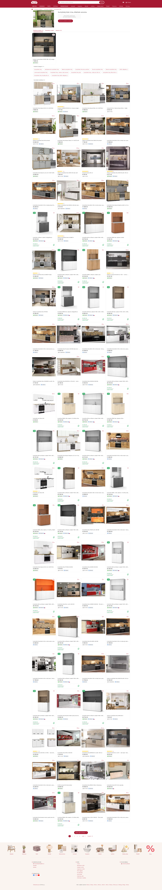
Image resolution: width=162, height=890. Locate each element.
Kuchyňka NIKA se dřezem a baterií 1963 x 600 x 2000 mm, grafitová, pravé (99, 715)
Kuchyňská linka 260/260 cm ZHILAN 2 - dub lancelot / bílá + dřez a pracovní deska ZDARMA (78, 381)
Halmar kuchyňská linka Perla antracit (41, 140)
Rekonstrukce (62, 853)
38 (54, 393)
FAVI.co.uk (115, 884)
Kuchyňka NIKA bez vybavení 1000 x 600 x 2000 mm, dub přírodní (121, 311)
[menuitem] (34, 6)
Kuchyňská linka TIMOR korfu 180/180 (90, 529)
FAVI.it (107, 884)
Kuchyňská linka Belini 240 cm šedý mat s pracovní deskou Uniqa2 (97, 678)
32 (128, 792)
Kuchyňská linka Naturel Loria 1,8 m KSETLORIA (43, 172)
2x (113, 751)
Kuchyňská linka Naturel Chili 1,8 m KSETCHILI (43, 567)
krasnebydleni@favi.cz (39, 863)
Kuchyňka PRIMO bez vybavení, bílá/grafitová (68, 311)
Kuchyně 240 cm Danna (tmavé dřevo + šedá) (117, 108)
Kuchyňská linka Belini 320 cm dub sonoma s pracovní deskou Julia (48, 348)
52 (128, 148)
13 (54, 180)
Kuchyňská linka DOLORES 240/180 (90, 641)
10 (128, 430)
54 (78, 180)
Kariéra (34, 867)
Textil (37, 853)
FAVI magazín (80, 870)
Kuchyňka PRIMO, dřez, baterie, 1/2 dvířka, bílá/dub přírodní (71, 817)
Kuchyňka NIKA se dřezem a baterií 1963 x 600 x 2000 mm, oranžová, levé (49, 604)
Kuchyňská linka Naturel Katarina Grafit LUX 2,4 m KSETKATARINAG (122, 205)
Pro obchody (80, 872)
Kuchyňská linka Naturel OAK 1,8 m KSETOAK (43, 108)
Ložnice (112, 853)
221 (54, 115)
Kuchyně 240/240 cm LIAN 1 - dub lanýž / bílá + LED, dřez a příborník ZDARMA (124, 752)
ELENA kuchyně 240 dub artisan (65, 785)
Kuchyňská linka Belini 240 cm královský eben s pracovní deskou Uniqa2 (123, 641)
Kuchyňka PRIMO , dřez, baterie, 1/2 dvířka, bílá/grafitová (119, 492)
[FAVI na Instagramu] (36, 875)
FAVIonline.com (36, 884)
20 (128, 505)
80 (128, 83)
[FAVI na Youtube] (38, 875)
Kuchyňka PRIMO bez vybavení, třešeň (115, 237)
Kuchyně (75, 853)
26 (54, 287)
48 (103, 115)
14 (78, 430)
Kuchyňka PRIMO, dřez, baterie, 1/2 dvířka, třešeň (44, 529)
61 (103, 148)
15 (54, 324)
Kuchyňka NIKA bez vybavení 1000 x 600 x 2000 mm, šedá (95, 311)
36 (78, 324)
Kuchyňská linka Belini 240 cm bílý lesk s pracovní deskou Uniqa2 (48, 785)
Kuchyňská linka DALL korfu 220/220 (66, 604)
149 (54, 356)
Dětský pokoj (125, 853)
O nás (78, 863)
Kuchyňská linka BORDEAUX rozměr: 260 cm (92, 752)
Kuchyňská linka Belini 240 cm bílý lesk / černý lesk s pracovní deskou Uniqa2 (124, 529)
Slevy (150, 853)
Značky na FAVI (80, 867)
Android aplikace (126, 863)
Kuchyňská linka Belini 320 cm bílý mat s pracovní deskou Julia (121, 817)
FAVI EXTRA (79, 874)
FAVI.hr (103, 884)
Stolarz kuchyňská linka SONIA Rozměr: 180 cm (117, 172)
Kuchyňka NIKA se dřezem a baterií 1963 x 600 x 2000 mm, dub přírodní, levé (99, 237)
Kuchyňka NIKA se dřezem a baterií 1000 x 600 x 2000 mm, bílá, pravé (122, 567)
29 (78, 728)
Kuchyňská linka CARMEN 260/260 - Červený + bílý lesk (95, 604)
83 (128, 728)
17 (103, 468)
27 (54, 728)
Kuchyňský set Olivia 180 (38, 492)
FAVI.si (127, 884)
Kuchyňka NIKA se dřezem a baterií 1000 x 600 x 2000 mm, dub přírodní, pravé (50, 715)
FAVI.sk (88, 884)
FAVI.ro (95, 884)
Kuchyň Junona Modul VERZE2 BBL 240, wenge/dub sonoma (46, 59)
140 (78, 148)
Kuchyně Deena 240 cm (87, 172)
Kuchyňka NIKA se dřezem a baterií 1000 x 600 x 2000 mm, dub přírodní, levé (75, 492)
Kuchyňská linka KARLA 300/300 (65, 752)
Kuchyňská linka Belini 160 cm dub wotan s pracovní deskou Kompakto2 (123, 455)
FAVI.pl (92, 884)
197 (78, 212)
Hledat (101, 2)
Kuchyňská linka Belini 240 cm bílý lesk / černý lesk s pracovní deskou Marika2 (100, 348)
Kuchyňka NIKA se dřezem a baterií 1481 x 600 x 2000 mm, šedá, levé (48, 455)
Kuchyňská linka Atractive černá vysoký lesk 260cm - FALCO (46, 817)
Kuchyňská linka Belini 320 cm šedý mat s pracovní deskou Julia (121, 140)
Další (83, 836)
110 (78, 356)
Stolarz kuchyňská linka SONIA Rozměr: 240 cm (117, 678)
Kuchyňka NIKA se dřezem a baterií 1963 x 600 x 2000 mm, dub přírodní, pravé (75, 641)
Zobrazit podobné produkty (65, 20)
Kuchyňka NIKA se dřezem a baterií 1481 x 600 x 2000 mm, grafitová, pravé (74, 529)
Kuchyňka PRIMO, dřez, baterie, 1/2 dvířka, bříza (68, 418)
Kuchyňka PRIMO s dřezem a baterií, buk (91, 274)
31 (54, 760)
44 (54, 83)
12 (103, 324)
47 (54, 468)
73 (103, 760)
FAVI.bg (120, 884)
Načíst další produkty (80, 832)
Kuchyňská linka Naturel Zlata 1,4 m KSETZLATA (68, 140)
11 (54, 34)
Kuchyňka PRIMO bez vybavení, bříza (115, 418)
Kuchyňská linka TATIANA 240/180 (65, 567)
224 (103, 728)
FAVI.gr (124, 884)
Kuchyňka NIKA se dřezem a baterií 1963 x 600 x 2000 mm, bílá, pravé (98, 418)
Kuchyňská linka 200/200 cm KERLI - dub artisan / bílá (45, 752)
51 (78, 542)
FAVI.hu (99, 884)
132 (128, 324)
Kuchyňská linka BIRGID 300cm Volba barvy (92, 785)
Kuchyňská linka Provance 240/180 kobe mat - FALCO (70, 348)
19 (54, 792)
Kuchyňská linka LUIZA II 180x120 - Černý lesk (92, 817)
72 (78, 83)
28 (103, 653)
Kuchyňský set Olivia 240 (38, 418)
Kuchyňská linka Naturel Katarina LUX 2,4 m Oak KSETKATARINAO (72, 455)
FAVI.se (111, 884)
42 (53, 11)
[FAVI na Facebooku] (33, 875)
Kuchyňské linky (57, 9)
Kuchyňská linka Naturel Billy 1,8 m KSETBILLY (92, 108)
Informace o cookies (81, 877)
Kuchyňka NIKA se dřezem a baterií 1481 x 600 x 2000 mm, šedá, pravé (98, 455)
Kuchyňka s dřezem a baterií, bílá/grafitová (42, 237)
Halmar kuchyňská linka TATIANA (40, 311)
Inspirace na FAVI (81, 869)
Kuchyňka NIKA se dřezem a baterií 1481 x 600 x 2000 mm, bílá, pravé (122, 604)
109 (128, 250)
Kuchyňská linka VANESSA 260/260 (90, 381)
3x (63, 106)
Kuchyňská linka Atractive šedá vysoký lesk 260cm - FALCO (71, 715)
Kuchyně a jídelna (38, 9)
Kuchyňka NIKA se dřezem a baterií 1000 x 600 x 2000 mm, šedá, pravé (73, 678)
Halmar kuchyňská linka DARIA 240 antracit (92, 140)
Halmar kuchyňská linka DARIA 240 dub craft (68, 172)
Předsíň (137, 853)
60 (54, 148)
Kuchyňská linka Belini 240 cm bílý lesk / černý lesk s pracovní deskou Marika (50, 678)
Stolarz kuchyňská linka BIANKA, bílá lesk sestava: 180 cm (71, 205)
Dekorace (24, 853)
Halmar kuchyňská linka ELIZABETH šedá (42, 274)
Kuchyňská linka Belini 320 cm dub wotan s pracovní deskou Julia (97, 205)
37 (103, 83)
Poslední (89, 836)
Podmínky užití (80, 876)
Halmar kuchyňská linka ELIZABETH (66, 237)
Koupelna (87, 853)
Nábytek (11, 853)
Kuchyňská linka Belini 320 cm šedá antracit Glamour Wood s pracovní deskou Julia (51, 205)
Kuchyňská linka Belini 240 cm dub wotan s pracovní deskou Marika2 (48, 641)
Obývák (100, 853)
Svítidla (49, 853)
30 (78, 115)
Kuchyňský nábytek (48, 9)
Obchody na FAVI (80, 865)
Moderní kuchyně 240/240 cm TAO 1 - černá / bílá (118, 274)
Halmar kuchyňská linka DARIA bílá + (115, 715)
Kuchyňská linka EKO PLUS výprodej (115, 785)
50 (103, 180)
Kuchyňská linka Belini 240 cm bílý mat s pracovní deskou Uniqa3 (121, 348)
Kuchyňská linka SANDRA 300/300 (90, 567)
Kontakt (35, 865)
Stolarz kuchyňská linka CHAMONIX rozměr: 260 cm (44, 381)
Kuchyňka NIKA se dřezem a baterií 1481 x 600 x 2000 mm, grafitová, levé (74, 274)
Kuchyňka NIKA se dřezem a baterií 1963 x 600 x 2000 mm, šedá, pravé (123, 381)
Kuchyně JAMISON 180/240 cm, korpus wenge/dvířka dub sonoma (72, 108)
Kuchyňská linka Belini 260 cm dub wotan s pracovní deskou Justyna (97, 492)
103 (54, 250)
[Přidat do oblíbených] (54, 213)
